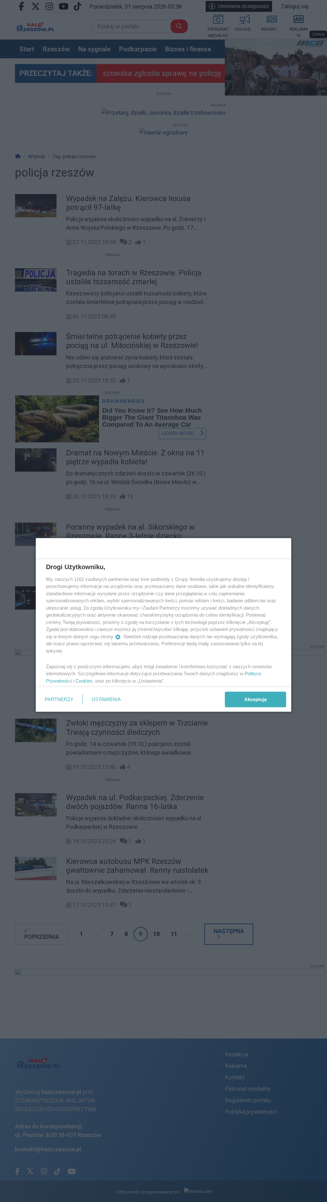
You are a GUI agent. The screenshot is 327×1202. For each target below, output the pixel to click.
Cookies (84, 680)
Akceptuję (255, 699)
